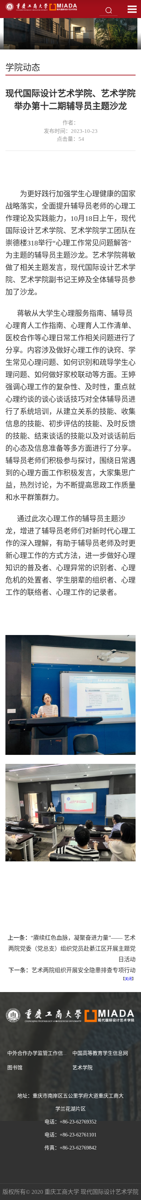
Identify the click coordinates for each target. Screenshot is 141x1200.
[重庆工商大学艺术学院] (41, 6)
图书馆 (14, 1067)
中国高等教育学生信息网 (100, 1053)
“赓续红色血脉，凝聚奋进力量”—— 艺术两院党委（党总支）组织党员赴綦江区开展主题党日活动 (72, 948)
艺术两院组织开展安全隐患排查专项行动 (83, 970)
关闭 (128, 979)
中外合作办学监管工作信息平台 (42, 1053)
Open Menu (132, 9)
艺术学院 (82, 1067)
